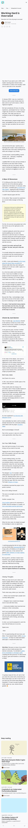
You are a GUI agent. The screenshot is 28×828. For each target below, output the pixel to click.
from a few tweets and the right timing (12, 506)
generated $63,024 (19, 547)
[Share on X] (5, 27)
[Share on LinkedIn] (9, 27)
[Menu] (26, 2)
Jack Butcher (16, 321)
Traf (11, 473)
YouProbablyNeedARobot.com (14, 541)
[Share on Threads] (7, 27)
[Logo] (2, 2)
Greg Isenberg (6, 502)
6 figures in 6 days (13, 482)
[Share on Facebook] (2, 27)
